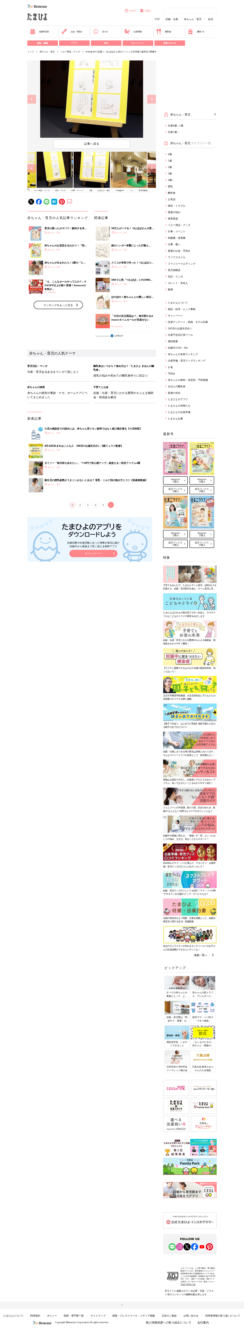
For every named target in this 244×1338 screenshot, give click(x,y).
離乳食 (168, 31)
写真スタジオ (169, 43)
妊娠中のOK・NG (178, 347)
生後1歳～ (173, 132)
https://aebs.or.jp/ (188, 1284)
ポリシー (52, 1315)
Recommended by (103, 336)
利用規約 (35, 1315)
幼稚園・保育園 (176, 238)
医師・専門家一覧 (74, 1315)
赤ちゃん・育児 (192, 19)
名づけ (105, 31)
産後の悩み (174, 212)
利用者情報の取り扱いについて (222, 1315)
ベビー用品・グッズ (70, 51)
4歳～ (171, 180)
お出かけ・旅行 (104, 190)
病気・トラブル (176, 205)
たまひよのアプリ (178, 399)
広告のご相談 (169, 1315)
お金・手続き (76, 31)
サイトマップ (98, 1315)
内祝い (148, 10)
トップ (30, 51)
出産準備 (137, 31)
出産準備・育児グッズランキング (186, 360)
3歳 (170, 173)
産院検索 (173, 341)
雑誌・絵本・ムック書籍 (181, 309)
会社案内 (203, 1322)
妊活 (210, 19)
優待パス (201, 31)
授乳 (170, 186)
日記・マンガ (60, 190)
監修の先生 (174, 392)
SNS (106, 43)
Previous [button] (31, 99)
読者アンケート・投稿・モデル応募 (188, 322)
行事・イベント (77, 190)
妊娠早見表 (44, 31)
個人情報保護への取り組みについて (168, 1322)
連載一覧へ (200, 955)
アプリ (74, 43)
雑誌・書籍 (42, 43)
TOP (157, 19)
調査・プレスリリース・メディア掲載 (133, 1315)
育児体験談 (143, 190)
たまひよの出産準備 (179, 412)
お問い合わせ (190, 1315)
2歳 (90, 190)
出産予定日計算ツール (180, 334)
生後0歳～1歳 (175, 125)
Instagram (120, 190)
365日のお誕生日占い (180, 328)
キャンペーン (137, 43)
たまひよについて (178, 302)
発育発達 (173, 218)
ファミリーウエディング (181, 263)
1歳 (170, 160)
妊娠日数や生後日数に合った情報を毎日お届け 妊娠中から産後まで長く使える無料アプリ (93, 544)
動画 (170, 289)
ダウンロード (93, 553)
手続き (171, 373)
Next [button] (151, 99)
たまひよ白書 (175, 418)
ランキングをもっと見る (58, 305)
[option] (91, 99)
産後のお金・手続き (179, 250)
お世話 (171, 199)
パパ (131, 190)
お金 (170, 367)
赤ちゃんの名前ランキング (183, 354)
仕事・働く (174, 244)
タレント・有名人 (178, 283)
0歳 (170, 154)
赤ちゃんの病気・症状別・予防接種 (188, 380)
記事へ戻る (91, 144)
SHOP (132, 10)
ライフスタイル (176, 257)
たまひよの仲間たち (179, 405)
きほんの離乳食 (176, 386)
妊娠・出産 (172, 19)
